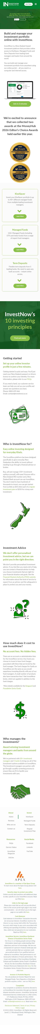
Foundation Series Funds (12, 688)
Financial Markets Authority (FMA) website (19, 577)
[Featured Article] (20, 19)
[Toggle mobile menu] (36, 4)
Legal (23, 1008)
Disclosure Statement (12, 1005)
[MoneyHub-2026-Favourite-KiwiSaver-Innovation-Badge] (20, 143)
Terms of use (24, 1005)
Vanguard (29, 686)
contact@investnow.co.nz (16, 1001)
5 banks (17, 761)
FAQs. (29, 379)
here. (20, 888)
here (34, 1001)
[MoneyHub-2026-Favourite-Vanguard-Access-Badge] (20, 163)
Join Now (28, 4)
